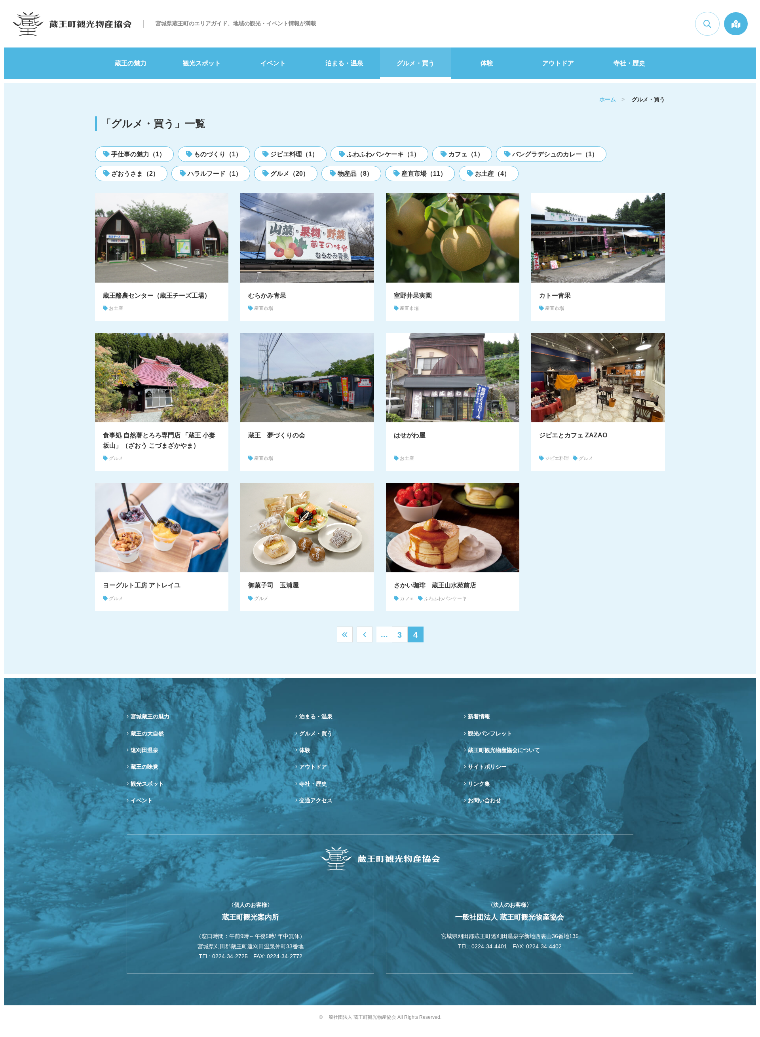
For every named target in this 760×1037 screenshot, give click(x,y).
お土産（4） (491, 173)
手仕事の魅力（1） (137, 154)
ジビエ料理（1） (293, 154)
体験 (487, 63)
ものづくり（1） (217, 154)
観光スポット (202, 63)
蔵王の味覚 (144, 767)
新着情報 (479, 716)
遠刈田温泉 (144, 750)
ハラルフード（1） (214, 173)
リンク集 (479, 784)
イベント (273, 63)
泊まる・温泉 (344, 63)
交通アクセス (315, 800)
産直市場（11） (423, 173)
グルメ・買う (416, 63)
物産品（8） (354, 173)
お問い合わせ (484, 800)
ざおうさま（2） (134, 173)
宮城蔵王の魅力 (150, 716)
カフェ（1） (465, 154)
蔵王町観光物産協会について (504, 750)
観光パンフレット (490, 733)
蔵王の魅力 (130, 63)
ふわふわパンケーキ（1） (382, 154)
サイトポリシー (487, 767)
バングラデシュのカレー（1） (554, 154)
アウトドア (558, 63)
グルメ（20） (289, 173)
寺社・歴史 (629, 63)
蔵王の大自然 (147, 733)
